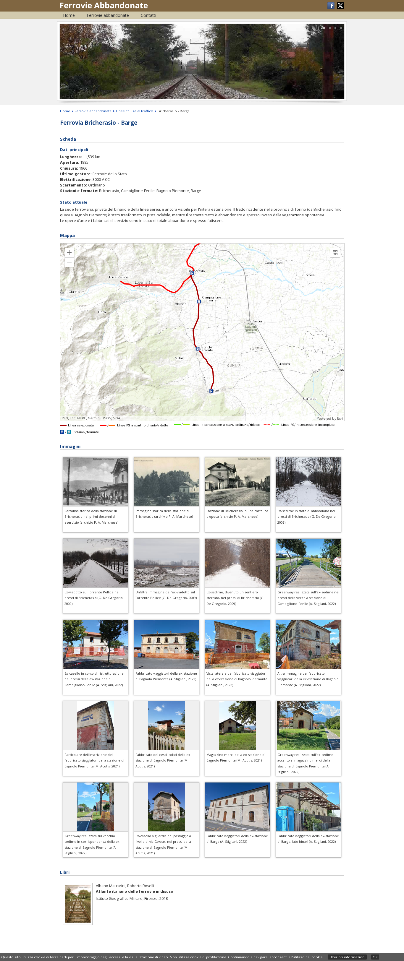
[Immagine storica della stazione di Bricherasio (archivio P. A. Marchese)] (170, 505)
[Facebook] (331, 7)
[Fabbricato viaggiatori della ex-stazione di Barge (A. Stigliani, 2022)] (237, 830)
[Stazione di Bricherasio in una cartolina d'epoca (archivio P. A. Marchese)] (240, 505)
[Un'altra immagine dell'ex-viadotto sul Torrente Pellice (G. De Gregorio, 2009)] (166, 586)
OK (375, 957)
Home (69, 15)
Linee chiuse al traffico (134, 111)
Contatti (148, 15)
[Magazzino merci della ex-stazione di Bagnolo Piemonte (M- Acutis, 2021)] (237, 749)
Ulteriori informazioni (347, 957)
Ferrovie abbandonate (108, 15)
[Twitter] (340, 7)
